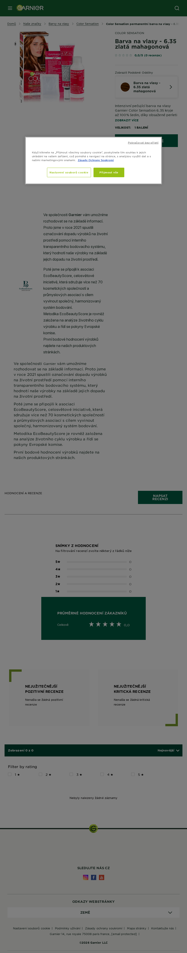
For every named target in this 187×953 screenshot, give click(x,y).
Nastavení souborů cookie (68, 172)
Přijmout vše (108, 172)
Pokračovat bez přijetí (143, 142)
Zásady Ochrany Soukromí (96, 160)
